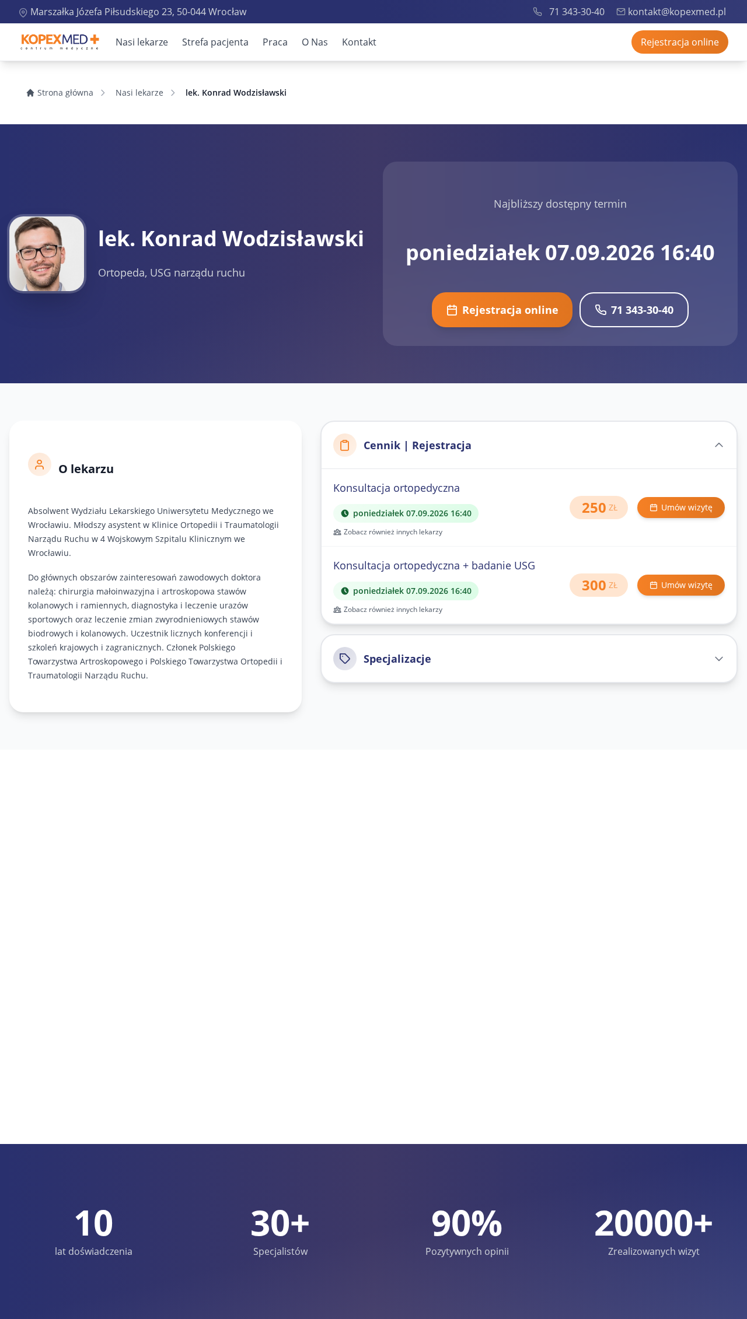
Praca (275, 42)
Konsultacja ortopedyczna (396, 488)
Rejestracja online (680, 42)
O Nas (315, 42)
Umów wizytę (687, 507)
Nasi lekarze (142, 42)
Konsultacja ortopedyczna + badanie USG (434, 565)
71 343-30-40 (577, 11)
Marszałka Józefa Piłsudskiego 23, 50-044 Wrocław (138, 11)
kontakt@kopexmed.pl (677, 11)
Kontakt (359, 42)
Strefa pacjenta (215, 42)
